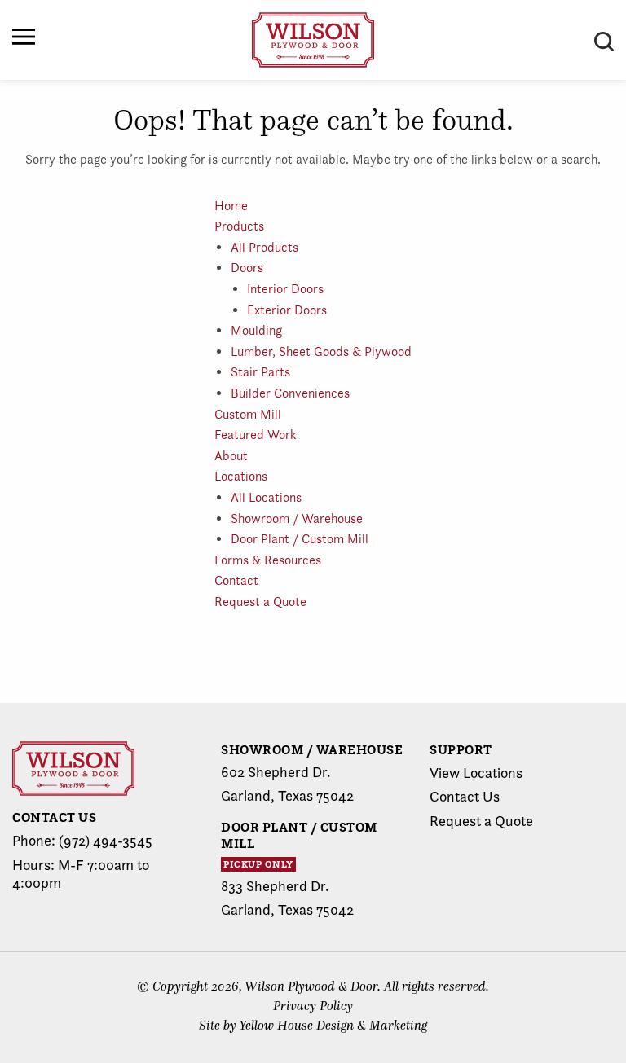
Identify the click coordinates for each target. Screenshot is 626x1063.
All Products (264, 247)
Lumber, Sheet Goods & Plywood (321, 351)
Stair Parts (260, 372)
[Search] (604, 41)
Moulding (256, 330)
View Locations (476, 772)
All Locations (266, 497)
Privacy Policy (313, 1005)
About (231, 455)
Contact (236, 580)
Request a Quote (260, 601)
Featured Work (255, 434)
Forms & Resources (267, 560)
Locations (240, 476)
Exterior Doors (287, 310)
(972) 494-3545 (105, 840)
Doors (247, 267)
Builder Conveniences (290, 393)
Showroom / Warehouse (297, 518)
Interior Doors (285, 288)
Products (239, 226)
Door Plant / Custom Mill (299, 539)
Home (231, 205)
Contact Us (465, 796)
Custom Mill (247, 414)
